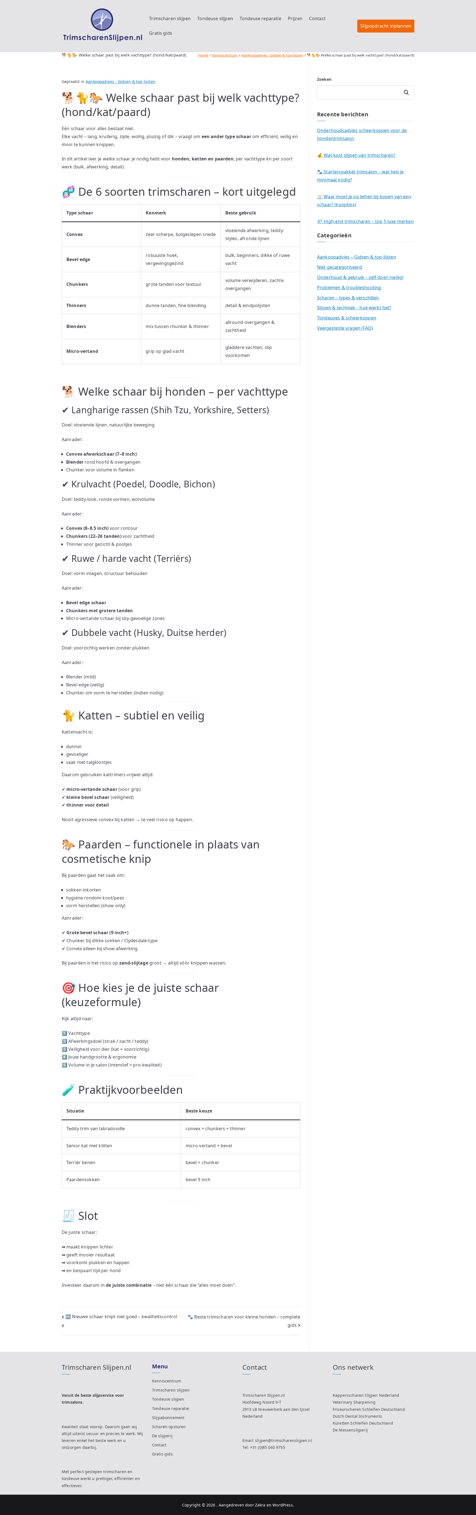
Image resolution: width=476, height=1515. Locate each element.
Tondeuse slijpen (215, 18)
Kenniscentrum (166, 1381)
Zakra (260, 1505)
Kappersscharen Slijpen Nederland (366, 1395)
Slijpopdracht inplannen (385, 26)
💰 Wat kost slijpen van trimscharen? (356, 155)
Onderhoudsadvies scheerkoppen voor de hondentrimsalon (362, 134)
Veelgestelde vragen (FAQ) (345, 328)
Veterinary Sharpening (354, 1402)
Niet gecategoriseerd (339, 267)
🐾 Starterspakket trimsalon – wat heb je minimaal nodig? (360, 176)
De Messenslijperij (350, 1430)
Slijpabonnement (168, 1417)
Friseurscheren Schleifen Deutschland (369, 1409)
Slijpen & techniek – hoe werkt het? (354, 308)
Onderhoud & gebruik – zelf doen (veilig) (360, 277)
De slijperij (162, 1435)
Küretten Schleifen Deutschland (363, 1423)
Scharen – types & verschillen (348, 298)
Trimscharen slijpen (170, 18)
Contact (317, 18)
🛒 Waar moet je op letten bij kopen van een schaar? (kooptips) (364, 201)
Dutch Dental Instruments (357, 1416)
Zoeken (324, 79)
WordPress (282, 1505)
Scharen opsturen (169, 1426)
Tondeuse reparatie (260, 18)
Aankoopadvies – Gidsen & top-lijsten (356, 257)
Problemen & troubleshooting (349, 287)
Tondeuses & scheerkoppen (346, 318)
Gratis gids (160, 33)
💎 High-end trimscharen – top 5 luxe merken (365, 221)
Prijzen (295, 18)
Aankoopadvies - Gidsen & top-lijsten (120, 81)
